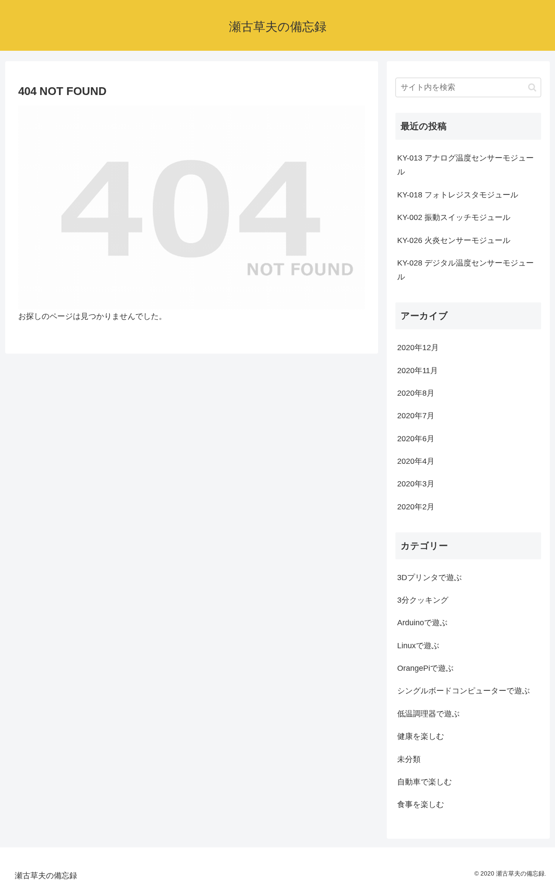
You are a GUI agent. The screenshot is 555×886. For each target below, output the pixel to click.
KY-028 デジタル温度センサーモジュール (465, 270)
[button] (532, 87)
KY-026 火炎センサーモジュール (453, 240)
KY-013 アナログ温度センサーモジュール (465, 165)
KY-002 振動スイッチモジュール (453, 217)
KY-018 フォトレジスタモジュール (457, 194)
